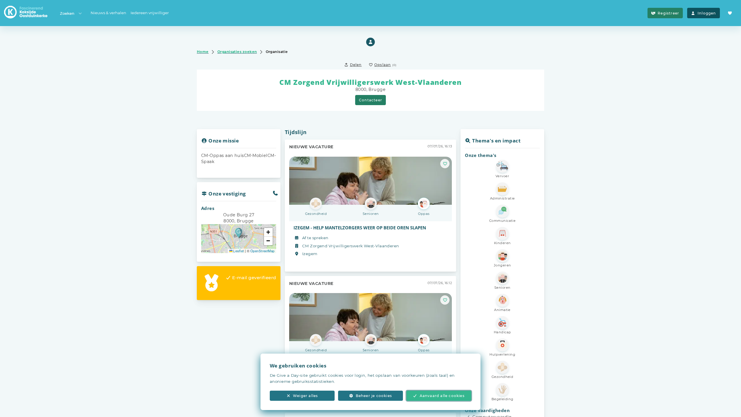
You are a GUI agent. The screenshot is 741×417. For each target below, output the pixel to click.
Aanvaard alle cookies (442, 396)
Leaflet (238, 250)
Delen (356, 65)
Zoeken (67, 13)
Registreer (668, 13)
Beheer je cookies (374, 396)
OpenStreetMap (262, 250)
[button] (238, 233)
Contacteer (370, 100)
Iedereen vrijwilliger (150, 12)
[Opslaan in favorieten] (445, 163)
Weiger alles (305, 396)
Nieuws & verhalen (108, 12)
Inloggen (707, 13)
